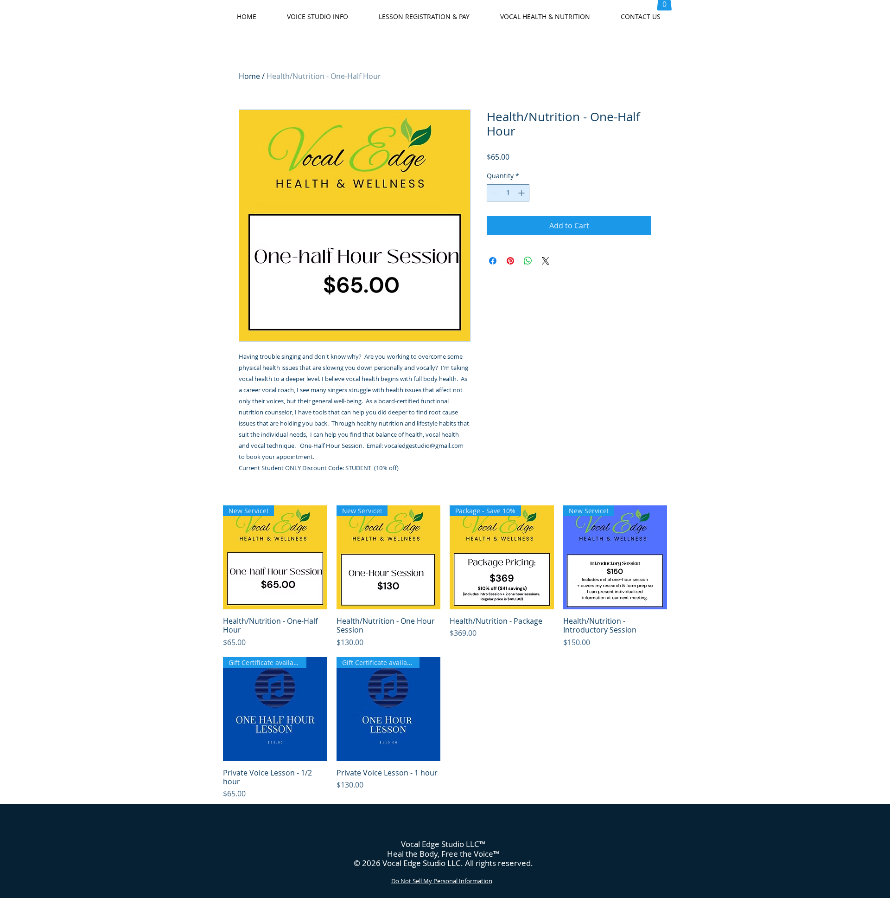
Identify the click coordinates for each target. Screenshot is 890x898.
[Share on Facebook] (492, 260)
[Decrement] (494, 193)
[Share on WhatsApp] (528, 260)
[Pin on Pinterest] (510, 260)
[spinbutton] (508, 193)
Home (249, 76)
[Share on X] (545, 260)
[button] (317, 17)
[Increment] (522, 193)
